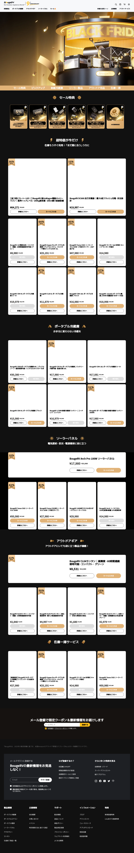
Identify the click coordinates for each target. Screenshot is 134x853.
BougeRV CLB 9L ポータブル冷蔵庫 (51, 295)
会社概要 (32, 815)
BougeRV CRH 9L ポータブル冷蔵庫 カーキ (22, 295)
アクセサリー (8, 832)
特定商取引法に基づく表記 (38, 828)
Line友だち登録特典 (112, 819)
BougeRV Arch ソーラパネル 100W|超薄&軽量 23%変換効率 (110, 509)
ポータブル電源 (9, 823)
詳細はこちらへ (23, 212)
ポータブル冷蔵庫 (10, 815)
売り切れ (22, 257)
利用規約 (50, 728)
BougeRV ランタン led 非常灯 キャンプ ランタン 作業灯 (111, 246)
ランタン (7, 836)
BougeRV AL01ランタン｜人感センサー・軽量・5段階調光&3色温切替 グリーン (111, 616)
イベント (32, 823)
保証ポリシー (58, 823)
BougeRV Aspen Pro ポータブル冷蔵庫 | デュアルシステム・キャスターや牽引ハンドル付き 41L (52, 247)
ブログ (82, 815)
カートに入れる (51, 212)
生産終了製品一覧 (10, 841)
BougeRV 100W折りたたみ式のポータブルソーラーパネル (81, 509)
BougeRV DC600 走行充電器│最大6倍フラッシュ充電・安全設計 (96, 199)
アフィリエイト (84, 819)
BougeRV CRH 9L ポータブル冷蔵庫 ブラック (26, 411)
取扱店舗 (83, 832)
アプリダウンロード (86, 828)
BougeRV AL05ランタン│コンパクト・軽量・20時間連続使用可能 (22, 615)
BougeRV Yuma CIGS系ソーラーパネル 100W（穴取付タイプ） (52, 509)
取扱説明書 (84, 836)
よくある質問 (58, 841)
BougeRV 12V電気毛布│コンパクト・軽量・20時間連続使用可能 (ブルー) (22, 247)
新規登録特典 (109, 815)
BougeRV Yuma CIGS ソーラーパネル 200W (21, 509)
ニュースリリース (85, 823)
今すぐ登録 (45, 780)
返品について (59, 819)
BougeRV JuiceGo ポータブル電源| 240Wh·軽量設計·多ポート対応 (111, 295)
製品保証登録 (59, 828)
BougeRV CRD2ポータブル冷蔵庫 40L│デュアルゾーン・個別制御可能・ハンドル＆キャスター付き (27, 368)
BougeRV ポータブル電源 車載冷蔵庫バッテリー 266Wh (106, 412)
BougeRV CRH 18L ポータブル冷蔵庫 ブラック (81, 295)
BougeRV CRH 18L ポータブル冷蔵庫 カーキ (105, 367)
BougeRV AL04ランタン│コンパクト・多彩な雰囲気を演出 (82, 615)
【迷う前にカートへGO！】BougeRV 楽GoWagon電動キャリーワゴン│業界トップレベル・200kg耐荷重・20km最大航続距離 (37, 199)
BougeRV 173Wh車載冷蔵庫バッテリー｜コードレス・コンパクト (66, 412)
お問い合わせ (33, 819)
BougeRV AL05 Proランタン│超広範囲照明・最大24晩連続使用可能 (52, 615)
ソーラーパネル (9, 828)
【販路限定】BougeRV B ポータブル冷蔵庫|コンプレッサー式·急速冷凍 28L (22, 679)
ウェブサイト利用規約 (61, 836)
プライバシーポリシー (61, 728)
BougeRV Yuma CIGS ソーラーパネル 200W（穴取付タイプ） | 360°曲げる (82, 247)
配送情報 (57, 815)
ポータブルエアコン (10, 819)
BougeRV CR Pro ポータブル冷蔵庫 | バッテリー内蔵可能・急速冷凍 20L (66, 368)
